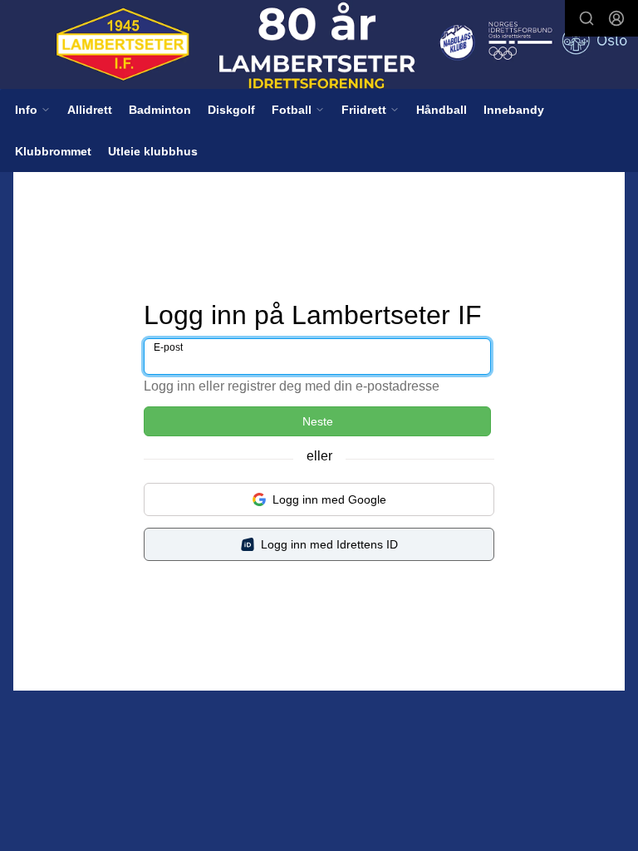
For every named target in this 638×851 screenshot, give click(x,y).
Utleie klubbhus (153, 151)
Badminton (160, 109)
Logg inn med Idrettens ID (329, 544)
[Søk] (586, 18)
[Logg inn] (616, 18)
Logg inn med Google (329, 499)
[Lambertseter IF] (319, 45)
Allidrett (89, 109)
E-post (168, 347)
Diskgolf (231, 109)
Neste (317, 421)
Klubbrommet (53, 151)
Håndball (441, 109)
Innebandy (513, 109)
